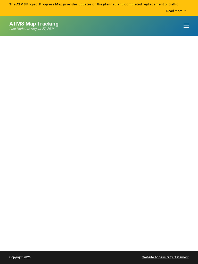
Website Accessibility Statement (165, 257)
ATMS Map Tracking (34, 24)
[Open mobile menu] (186, 26)
